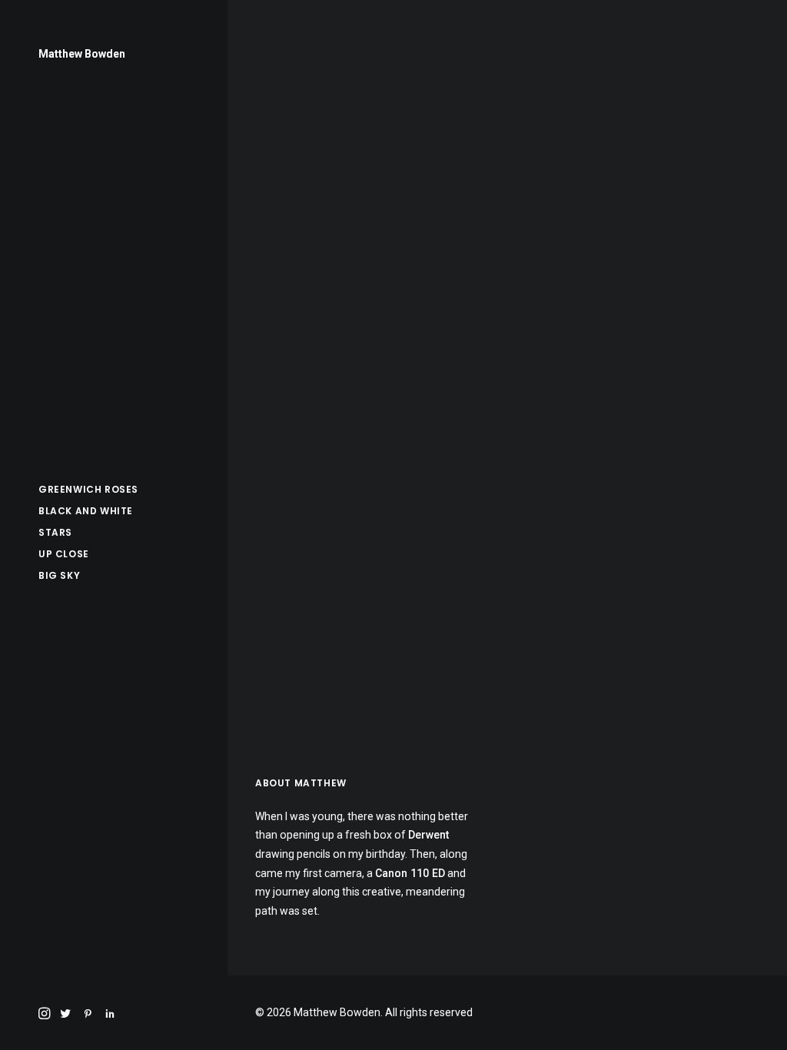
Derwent (428, 835)
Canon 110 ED (410, 873)
